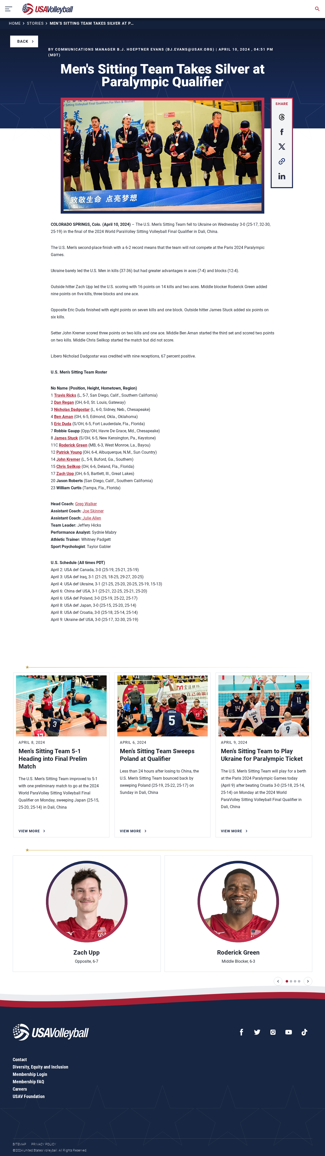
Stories (35, 23)
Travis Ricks (65, 395)
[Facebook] (241, 1032)
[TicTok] (304, 1032)
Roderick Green (238, 952)
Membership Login (30, 1074)
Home (15, 23)
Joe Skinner (93, 511)
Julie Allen (91, 518)
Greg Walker (86, 503)
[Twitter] (257, 1032)
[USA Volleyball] (47, 8)
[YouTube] (288, 1032)
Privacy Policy (43, 1144)
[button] (278, 981)
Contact (20, 1059)
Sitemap (19, 1144)
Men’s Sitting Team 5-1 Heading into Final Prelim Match (53, 759)
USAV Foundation (29, 1096)
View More (29, 831)
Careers (20, 1089)
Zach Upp (86, 952)
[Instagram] (273, 1032)
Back (22, 41)
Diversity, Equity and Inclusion (40, 1067)
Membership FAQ (28, 1081)
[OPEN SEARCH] (317, 9)
